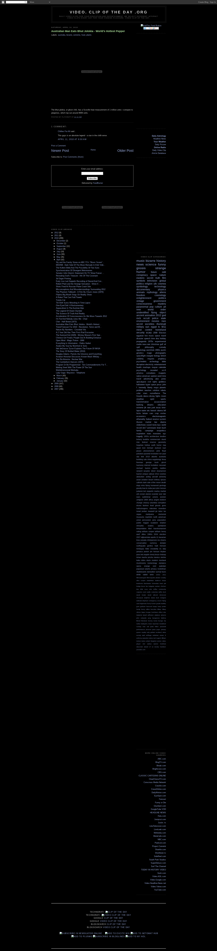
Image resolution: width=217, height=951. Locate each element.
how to (144, 488)
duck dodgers (161, 598)
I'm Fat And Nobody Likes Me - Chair (71, 319)
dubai (153, 598)
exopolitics (161, 431)
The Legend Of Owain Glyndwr (69, 311)
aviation (144, 480)
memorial (162, 514)
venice (159, 641)
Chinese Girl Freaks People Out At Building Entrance (78, 338)
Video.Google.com (158, 880)
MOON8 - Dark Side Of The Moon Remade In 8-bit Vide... (80, 265)
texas (158, 407)
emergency (153, 601)
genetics (140, 353)
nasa (144, 344)
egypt (154, 327)
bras (138, 540)
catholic (139, 482)
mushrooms (141, 563)
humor (140, 271)
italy (164, 549)
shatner (163, 523)
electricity (149, 364)
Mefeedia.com (160, 833)
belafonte (139, 583)
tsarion (139, 474)
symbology (142, 286)
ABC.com (162, 759)
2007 (56, 389)
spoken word (156, 376)
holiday (163, 338)
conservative (141, 543)
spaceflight (141, 356)
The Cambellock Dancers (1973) (69, 362)
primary (163, 629)
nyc (164, 433)
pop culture (156, 306)
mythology (152, 292)
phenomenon (148, 451)
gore (138, 606)
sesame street (149, 471)
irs (160, 549)
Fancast (162, 799)
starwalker (151, 572)
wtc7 (144, 428)
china (149, 459)
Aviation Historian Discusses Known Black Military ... (79, 357)
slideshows (141, 425)
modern (155, 560)
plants (89, 35)
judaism (139, 491)
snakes (151, 526)
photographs (160, 353)
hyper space (151, 384)
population (161, 520)
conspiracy (142, 275)
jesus (159, 384)
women (163, 497)
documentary (143, 289)
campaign (149, 431)
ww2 (138, 534)
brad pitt (163, 583)
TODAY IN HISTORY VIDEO (153, 870)
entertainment (160, 364)
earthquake (141, 546)
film (164, 278)
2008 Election (159, 333)
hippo (143, 612)
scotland (159, 632)
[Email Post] (82, 117)
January (60, 381)
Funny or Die (160, 802)
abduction (140, 477)
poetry (155, 468)
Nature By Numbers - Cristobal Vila (71, 330)
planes (148, 494)
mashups (147, 367)
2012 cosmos (160, 474)
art (164, 306)
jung (149, 618)
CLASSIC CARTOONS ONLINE (152, 776)
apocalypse (141, 382)
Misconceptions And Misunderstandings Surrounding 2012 (80, 289)
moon (163, 396)
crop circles (160, 413)
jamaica (139, 551)
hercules (153, 609)
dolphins (147, 598)
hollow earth (150, 445)
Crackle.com (160, 786)
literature (144, 621)
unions (155, 497)
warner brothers (160, 644)
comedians (150, 373)
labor (160, 511)
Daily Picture (160, 144)
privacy (154, 569)
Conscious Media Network (155, 782)
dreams (150, 405)
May (59, 257)
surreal (158, 572)
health (139, 367)
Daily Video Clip (159, 150)
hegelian (139, 445)
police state (159, 318)
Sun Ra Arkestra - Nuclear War (69, 359)
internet (147, 465)
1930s (158, 575)
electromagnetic (159, 416)
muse (150, 624)
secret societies (145, 324)
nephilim (148, 517)
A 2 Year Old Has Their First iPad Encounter (75, 332)
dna (157, 338)
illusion (139, 422)
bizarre (69, 35)
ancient (140, 315)
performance (140, 629)
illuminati (161, 324)
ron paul (162, 454)
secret (150, 278)
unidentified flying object (151, 312)
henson (163, 546)
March (59, 375)
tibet (150, 528)
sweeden (145, 638)
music (140, 260)
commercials (155, 439)
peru (154, 520)
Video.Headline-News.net (155, 883)
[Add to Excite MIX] (117, 933)
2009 (56, 383)
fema (164, 459)
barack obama (157, 410)
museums (140, 517)
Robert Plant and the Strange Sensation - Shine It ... (78, 284)
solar (138, 393)
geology (162, 485)
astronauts (151, 428)
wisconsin (139, 647)
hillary (159, 609)
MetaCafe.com (159, 836)
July (59, 251)
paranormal (142, 306)
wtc (148, 410)
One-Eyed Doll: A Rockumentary (70, 305)
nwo (163, 321)
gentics (150, 546)
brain (159, 428)
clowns (163, 540)
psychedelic (141, 361)
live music (149, 336)
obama (163, 422)
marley (157, 491)
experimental (160, 341)
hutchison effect (157, 612)
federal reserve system (156, 419)
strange (160, 268)
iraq (164, 445)
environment (142, 321)
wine (152, 575)
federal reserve (149, 442)
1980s (149, 534)
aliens (163, 292)
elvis (143, 485)
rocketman (162, 569)
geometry (162, 442)
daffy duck (162, 592)
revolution (155, 454)
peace (138, 451)
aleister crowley (160, 577)
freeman (139, 462)
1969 (146, 500)
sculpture (154, 523)
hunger (148, 612)
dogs (138, 485)
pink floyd (161, 451)
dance (146, 396)
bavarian (162, 537)
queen (138, 632)
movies (155, 321)
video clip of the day (117, 915)
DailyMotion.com (159, 792)
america (139, 373)
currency (153, 543)
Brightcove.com (159, 769)
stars (145, 393)
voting (138, 531)
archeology (154, 361)
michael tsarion (143, 468)
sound (149, 425)
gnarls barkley (161, 603)
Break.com (161, 766)
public (138, 523)
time (153, 338)
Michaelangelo (141, 577)
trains (143, 641)
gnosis (141, 268)
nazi (164, 448)
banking (139, 405)
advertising (148, 379)
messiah (162, 465)
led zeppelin (148, 491)
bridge (138, 586)
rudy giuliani (151, 632)
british (163, 356)
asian (138, 480)
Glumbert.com (160, 806)
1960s (157, 350)
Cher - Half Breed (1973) (66, 322)
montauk (162, 560)
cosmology (160, 295)
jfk (145, 407)
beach (151, 480)
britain (145, 413)
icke (164, 612)
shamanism (161, 471)
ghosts (157, 505)
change (139, 503)
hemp (138, 609)
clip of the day (117, 912)
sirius (164, 632)
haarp (155, 606)
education (162, 405)
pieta (154, 629)
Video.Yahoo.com (158, 886)
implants (139, 615)
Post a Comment (58, 146)
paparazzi (140, 569)
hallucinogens (142, 508)
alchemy (162, 477)
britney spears (160, 480)
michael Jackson (154, 448)
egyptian (140, 336)
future (154, 272)
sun (147, 327)
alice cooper (141, 580)
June (59, 254)
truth (157, 278)
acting (148, 477)
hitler (147, 549)
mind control (144, 330)
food (83, 35)
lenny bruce (155, 554)
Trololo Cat (60, 300)
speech (147, 338)
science (150, 264)
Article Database (159, 153)
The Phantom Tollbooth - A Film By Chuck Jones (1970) (79, 292)
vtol (144, 644)
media (139, 344)
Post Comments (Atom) (73, 157)
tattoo (151, 638)
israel (138, 511)
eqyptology (156, 459)
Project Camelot (159, 846)
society (138, 635)
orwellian (140, 399)
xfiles (144, 534)
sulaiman (156, 635)
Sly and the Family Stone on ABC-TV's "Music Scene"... (80, 262)
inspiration (140, 433)
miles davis (146, 560)
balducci (158, 580)
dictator (163, 543)
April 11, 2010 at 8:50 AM (72, 139)
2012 (56, 233)
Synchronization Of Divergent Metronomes (74, 270)
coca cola (148, 589)
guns (164, 505)
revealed (154, 370)
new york (151, 407)
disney (152, 396)
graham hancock (146, 606)
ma (165, 621)
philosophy (149, 347)
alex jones (160, 379)
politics (162, 298)
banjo (164, 580)
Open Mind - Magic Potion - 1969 (70, 340)
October (60, 243)
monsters (157, 433)
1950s (146, 436)
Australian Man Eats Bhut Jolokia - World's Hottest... (78, 324)
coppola (139, 592)
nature (162, 275)
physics (162, 289)
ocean (142, 494)
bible (164, 361)
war (148, 344)
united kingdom (151, 641)
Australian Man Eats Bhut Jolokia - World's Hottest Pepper (88, 31)
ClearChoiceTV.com (157, 779)
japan (138, 448)
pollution (139, 454)
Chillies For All (64, 131)
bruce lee (144, 586)
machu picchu (147, 557)
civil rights (152, 382)
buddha (146, 439)
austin (163, 350)
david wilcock (153, 595)
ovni (154, 566)
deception (140, 364)
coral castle (147, 592)
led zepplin (145, 554)
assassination (160, 402)
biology (157, 356)
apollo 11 (154, 537)
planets (163, 387)
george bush (152, 462)
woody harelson (160, 647)
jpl (156, 511)
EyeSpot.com (160, 796)
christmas (155, 344)
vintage (140, 301)
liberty (149, 387)
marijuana (150, 514)
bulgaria (151, 586)
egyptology (141, 350)
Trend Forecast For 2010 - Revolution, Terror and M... (79, 327)
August (60, 249)
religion (148, 283)
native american (143, 376)
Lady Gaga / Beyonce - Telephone (70, 373)
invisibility (154, 549)
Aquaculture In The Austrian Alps (70, 308)
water (144, 410)
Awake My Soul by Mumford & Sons (71, 346)
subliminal (146, 497)
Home (93, 150)
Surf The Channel (158, 866)
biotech (163, 500)
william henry (160, 531)
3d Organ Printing (63, 278)
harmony (139, 465)
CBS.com (162, 772)
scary (149, 332)
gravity (139, 488)
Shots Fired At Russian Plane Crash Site (73, 286)
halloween (140, 384)
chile (141, 589)
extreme (76, 35)
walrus (149, 644)
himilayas (140, 549)
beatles (163, 436)
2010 (56, 238)
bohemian (155, 583)
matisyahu (144, 624)
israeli (145, 615)
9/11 (163, 327)
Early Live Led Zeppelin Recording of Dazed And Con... (79, 281)
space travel (160, 336)
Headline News (159, 139)
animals (140, 292)
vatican (151, 474)
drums (138, 505)
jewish (146, 551)
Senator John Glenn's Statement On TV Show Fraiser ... (80, 273)
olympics (162, 563)
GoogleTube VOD (158, 809)
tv (159, 327)
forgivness (143, 603)
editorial (139, 601)
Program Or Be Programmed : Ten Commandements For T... (82, 365)
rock (138, 318)
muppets (162, 373)
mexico (157, 557)
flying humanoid (152, 485)
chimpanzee (152, 540)
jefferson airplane (154, 615)
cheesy (146, 503)
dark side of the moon (152, 482)
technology (160, 286)
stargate (149, 356)
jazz (154, 488)
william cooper (148, 531)
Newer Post (60, 151)
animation (150, 315)
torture (138, 641)
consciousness (144, 304)
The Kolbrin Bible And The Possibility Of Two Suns (77, 268)
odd (164, 272)
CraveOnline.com (158, 789)
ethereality (140, 419)
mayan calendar (159, 367)
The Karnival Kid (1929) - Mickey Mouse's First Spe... (79, 335)
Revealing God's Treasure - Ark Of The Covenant (77, 276)
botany (139, 439)
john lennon (161, 488)
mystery (162, 304)
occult (146, 318)
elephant (145, 601)
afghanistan (145, 537)
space (153, 275)
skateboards (141, 572)
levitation (154, 465)
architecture (154, 436)
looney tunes (152, 621)
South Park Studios (157, 860)
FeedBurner (98, 183)
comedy (162, 347)
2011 (56, 235)
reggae (146, 523)
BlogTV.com (160, 762)
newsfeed (162, 624)
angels (156, 500)
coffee (155, 589)
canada (143, 540)
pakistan (162, 566)
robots (163, 390)
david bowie (141, 595)
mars (149, 433)
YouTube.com (160, 890)
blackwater (147, 583)
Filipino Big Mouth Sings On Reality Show (74, 295)
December (61, 241)
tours (164, 572)
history (161, 260)
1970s (150, 341)
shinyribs (140, 526)
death (163, 482)
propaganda (141, 341)
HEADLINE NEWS (158, 812)
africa (151, 500)
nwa (144, 626)
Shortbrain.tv (160, 853)
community (162, 589)
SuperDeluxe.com (158, 863)
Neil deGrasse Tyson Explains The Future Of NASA (78, 348)
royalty (144, 632)
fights (158, 396)
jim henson (154, 551)
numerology (152, 563)
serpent (139, 471)
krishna (163, 618)
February (61, 378)
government (160, 301)
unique (145, 474)
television (152, 280)
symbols (140, 280)
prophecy (162, 359)
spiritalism (162, 526)
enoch (159, 601)
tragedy (139, 436)
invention (162, 508)
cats (145, 459)
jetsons (163, 615)
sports (163, 399)
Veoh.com (161, 873)
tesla (154, 425)
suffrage (149, 635)
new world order (151, 309)
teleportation (141, 528)
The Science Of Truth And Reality (70, 313)
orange (147, 566)
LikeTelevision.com (158, 826)
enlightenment (143, 298)
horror (159, 445)
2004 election (160, 534)
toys (159, 425)
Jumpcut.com (160, 819)
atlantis (154, 457)
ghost (163, 462)
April (59, 260)
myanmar (155, 624)
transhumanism (160, 528)
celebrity (140, 359)
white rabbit (142, 575)
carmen (157, 586)
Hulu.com (162, 816)
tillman (164, 638)
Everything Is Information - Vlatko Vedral (73, 343)
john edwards (141, 618)
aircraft (155, 477)
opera (138, 566)
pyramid (147, 454)
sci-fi (164, 370)
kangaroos (156, 618)
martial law (151, 422)
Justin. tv (162, 823)
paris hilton (154, 626)
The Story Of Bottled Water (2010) (70, 351)
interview (153, 508)
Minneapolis (151, 577)
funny (162, 264)
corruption (162, 503)
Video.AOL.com (159, 876)
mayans (150, 359)
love (144, 448)
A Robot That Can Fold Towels (69, 297)
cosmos (162, 283)
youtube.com (140, 649)
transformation (142, 402)
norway (138, 626)
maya (156, 387)
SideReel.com (160, 856)
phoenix (148, 629)
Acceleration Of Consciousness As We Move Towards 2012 (81, 316)
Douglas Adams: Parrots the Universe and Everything (79, 354)
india (150, 488)
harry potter (162, 606)
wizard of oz (148, 647)
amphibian (150, 580)
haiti (156, 546)
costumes (154, 592)
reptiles (163, 468)
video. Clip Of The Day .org (109, 12)
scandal (155, 494)
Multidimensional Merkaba (67, 370)
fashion (146, 505)
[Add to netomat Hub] (144, 933)
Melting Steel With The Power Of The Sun (74, 367)
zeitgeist (139, 500)
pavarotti (163, 626)
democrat (163, 595)
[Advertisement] (154, 80)
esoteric (140, 278)
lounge (160, 621)
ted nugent (157, 638)
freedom (140, 295)
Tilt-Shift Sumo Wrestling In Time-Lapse (73, 303)
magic (149, 353)
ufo (155, 283)
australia (61, 35)
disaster (139, 338)
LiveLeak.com (160, 829)
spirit (152, 399)
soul (160, 494)
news (140, 264)
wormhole (150, 350)
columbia (153, 503)
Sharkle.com (160, 849)
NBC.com (162, 839)
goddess (162, 382)
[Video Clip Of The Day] (81, 933)
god (164, 315)
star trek (140, 457)
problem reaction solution (147, 390)
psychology (141, 370)
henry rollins (145, 609)
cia (158, 540)
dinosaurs (139, 598)
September (61, 246)
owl (148, 626)
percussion (146, 520)
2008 (56, 386)
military (140, 327)
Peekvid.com (160, 843)
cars (151, 413)
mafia (138, 624)
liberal (138, 621)
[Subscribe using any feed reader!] (151, 26)
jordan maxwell (148, 511)
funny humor (151, 603)
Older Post (125, 151)
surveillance (155, 393)
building (139, 459)
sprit (143, 635)
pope (158, 629)
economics (141, 416)
